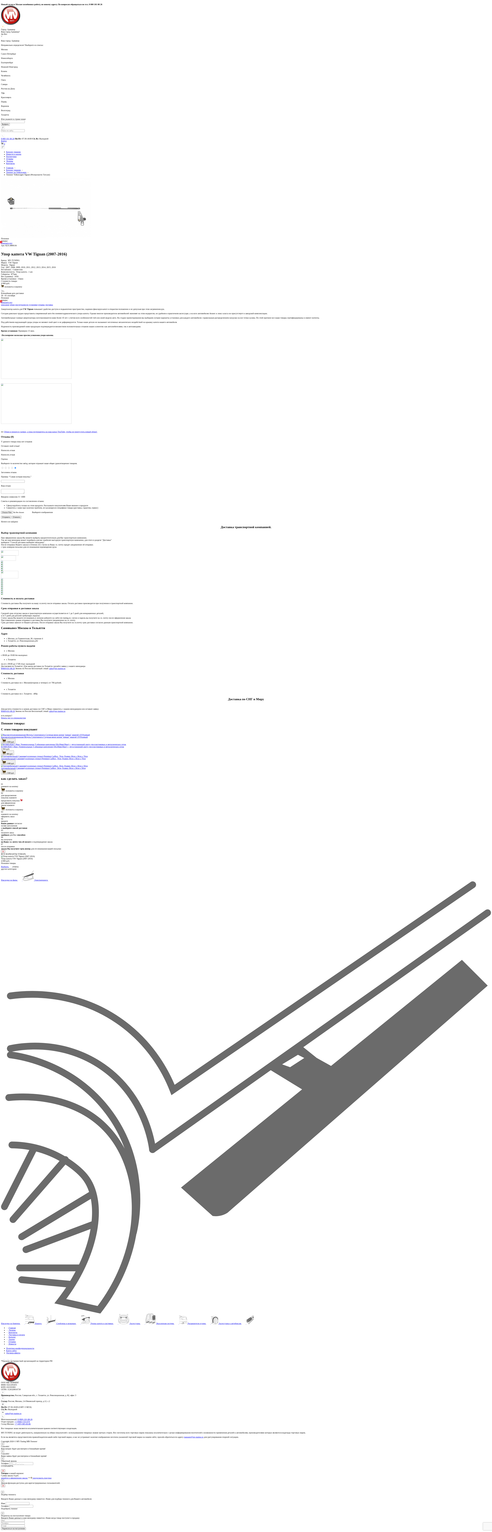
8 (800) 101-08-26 (25, 1419)
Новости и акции (13, 154)
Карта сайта (11, 1351)
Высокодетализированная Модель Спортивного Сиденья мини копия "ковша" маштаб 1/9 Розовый (44, 737)
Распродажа (11, 156)
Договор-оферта (13, 1353)
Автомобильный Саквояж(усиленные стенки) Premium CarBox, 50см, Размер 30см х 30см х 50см (43, 768)
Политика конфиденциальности (20, 1348)
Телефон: (5, 1463)
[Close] (3, 851)
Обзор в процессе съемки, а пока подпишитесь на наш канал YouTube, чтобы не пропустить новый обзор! (51, 432)
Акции (11, 1339)
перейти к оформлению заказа (14, 1478)
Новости (12, 1344)
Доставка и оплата (16, 1335)
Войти (4, 141)
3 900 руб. (10, 742)
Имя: (3, 1503)
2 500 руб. (10, 773)
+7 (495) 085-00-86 (23, 1424)
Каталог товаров (13, 152)
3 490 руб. (10, 763)
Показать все (6, 243)
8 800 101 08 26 (7, 139)
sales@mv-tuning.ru (57, 668)
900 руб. (9, 754)
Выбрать (5, 867)
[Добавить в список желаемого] (1, 248)
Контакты (10, 163)
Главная (12, 1328)
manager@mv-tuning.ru (193, 1437)
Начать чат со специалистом (13, 718)
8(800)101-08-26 (8, 668)
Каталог (12, 1337)
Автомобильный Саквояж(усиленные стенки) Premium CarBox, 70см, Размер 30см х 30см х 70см (43, 759)
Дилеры (9, 161)
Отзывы (9, 159)
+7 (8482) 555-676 (22, 1422)
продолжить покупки (42, 1478)
